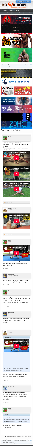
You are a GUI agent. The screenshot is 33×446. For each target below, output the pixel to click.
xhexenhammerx (12, 208)
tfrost (9, 136)
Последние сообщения (17, 12)
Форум (11, 10)
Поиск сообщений (7, 12)
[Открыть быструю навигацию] (31, 64)
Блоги (17, 10)
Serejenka (11, 274)
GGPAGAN (11, 386)
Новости (5, 10)
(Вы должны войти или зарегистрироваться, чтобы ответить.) (18, 436)
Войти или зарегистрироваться (23, 1)
